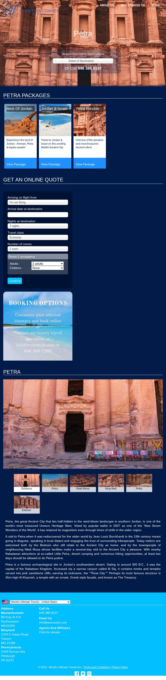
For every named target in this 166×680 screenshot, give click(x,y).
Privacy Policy (120, 667)
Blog (156, 5)
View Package (16, 164)
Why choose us (133, 5)
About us (107, 5)
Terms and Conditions (97, 667)
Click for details (49, 632)
